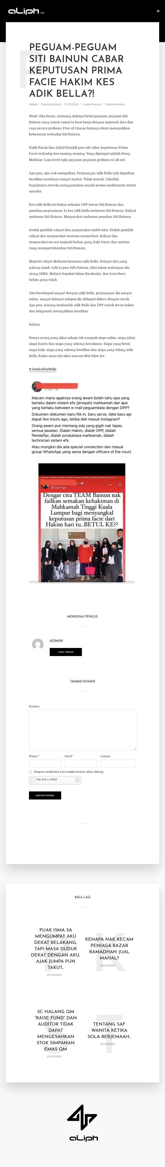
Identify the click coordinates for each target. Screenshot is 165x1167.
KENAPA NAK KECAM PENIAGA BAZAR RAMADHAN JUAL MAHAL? (109, 949)
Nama (34, 756)
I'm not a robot (46, 779)
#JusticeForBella (42, 369)
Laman (105, 756)
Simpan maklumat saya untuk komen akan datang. (69, 771)
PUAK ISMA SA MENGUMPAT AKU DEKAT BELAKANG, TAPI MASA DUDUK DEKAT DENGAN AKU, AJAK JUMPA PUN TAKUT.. (55, 949)
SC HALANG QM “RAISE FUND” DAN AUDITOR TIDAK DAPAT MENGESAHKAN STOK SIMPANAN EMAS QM (55, 1031)
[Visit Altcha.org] (77, 780)
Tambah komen (115, 104)
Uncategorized (51, 104)
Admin (33, 104)
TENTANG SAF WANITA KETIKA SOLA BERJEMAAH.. (109, 1030)
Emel (69, 756)
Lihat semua (65, 652)
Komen (34, 706)
